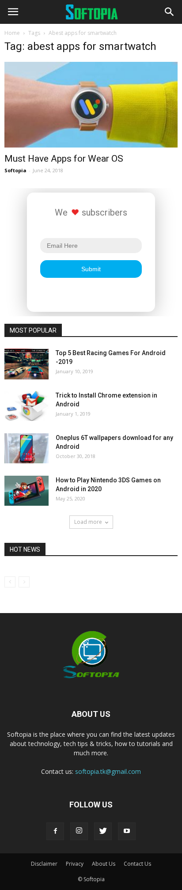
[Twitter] (103, 831)
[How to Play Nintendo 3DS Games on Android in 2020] (26, 491)
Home (12, 33)
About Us (103, 863)
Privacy (74, 863)
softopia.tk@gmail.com (108, 771)
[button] (169, 12)
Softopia (15, 170)
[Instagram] (79, 831)
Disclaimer (44, 863)
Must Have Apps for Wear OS (63, 158)
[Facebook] (55, 831)
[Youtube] (127, 831)
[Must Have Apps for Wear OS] (91, 105)
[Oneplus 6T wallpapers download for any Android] (26, 448)
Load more (88, 522)
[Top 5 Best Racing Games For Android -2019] (26, 363)
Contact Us (137, 863)
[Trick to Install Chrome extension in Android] (26, 406)
